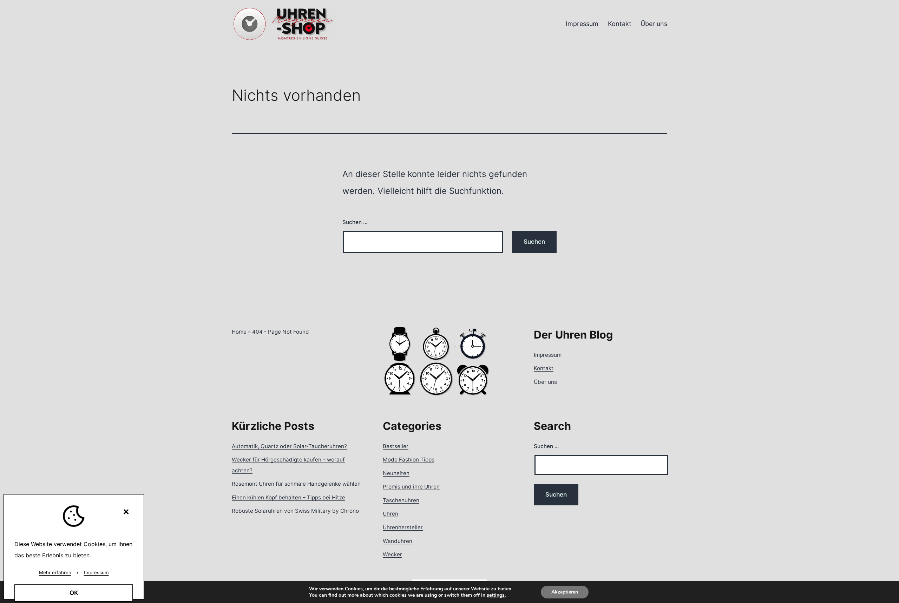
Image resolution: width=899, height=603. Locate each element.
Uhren (390, 513)
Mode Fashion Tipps (408, 459)
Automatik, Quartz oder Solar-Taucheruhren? (289, 446)
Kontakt (619, 23)
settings (496, 595)
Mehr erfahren (55, 572)
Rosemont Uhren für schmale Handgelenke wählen (296, 483)
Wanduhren (397, 541)
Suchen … (354, 222)
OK (74, 592)
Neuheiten (396, 473)
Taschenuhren (401, 500)
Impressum (582, 23)
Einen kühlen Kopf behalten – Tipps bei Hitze (288, 497)
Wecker (392, 554)
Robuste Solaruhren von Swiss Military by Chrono (295, 510)
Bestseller (395, 446)
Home (239, 331)
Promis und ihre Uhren (411, 486)
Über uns (654, 23)
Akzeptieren (564, 592)
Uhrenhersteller (403, 527)
